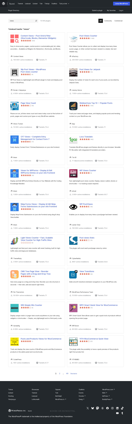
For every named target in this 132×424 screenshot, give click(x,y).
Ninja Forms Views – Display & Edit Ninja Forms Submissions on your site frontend (39, 205)
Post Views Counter (88, 36)
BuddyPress (107, 399)
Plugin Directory (13, 10)
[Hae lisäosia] (36, 21)
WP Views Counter (88, 170)
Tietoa (10, 389)
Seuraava (73, 373)
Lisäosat (34, 396)
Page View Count (28, 103)
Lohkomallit (35, 399)
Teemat (34, 393)
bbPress (106, 396)
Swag (81, 399)
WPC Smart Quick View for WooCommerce (99, 305)
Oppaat (57, 389)
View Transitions (87, 271)
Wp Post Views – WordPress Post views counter (33, 70)
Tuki (56, 393)
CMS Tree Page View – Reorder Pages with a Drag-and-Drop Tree (36, 272)
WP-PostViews (86, 204)
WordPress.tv (60, 399)
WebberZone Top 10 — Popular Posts (96, 103)
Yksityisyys (12, 399)
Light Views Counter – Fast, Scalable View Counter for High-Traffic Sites (37, 239)
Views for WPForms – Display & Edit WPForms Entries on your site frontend (38, 171)
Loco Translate (86, 137)
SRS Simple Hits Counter (31, 305)
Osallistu (81, 389)
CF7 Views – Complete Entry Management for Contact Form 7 (35, 138)
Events (81, 393)
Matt (104, 393)
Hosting (11, 396)
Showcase (35, 389)
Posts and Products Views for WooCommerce (41, 339)
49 (67, 373)
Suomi (30, 411)
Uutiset (10, 393)
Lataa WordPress (121, 3)
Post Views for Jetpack (90, 69)
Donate (82, 396)
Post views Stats (87, 238)
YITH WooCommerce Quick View (94, 339)
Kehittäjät (58, 396)
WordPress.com (108, 389)
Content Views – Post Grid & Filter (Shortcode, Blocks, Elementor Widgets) (38, 37)
